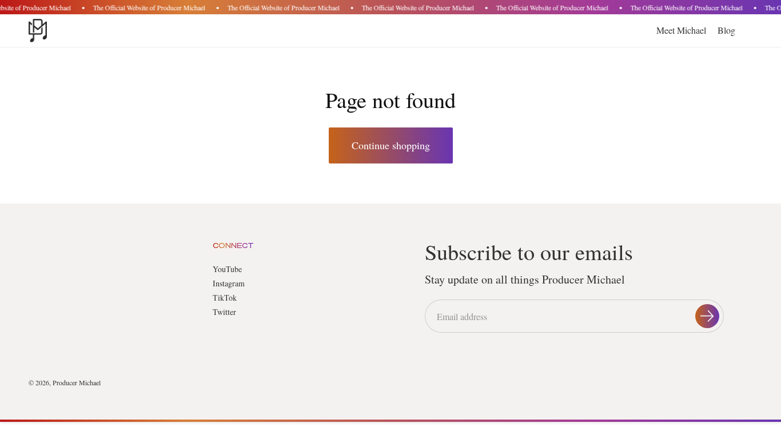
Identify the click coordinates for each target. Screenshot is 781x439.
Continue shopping (391, 145)
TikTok (225, 297)
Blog (726, 30)
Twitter (224, 311)
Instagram (229, 283)
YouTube (227, 269)
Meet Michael (681, 30)
